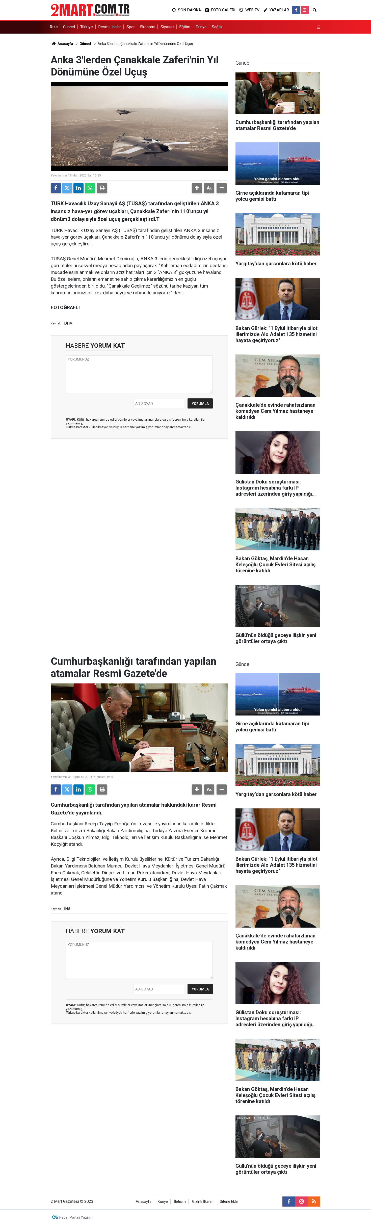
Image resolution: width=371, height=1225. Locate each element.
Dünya (201, 26)
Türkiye (86, 26)
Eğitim (184, 26)
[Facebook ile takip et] (296, 10)
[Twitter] (67, 188)
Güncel (69, 26)
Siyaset (167, 26)
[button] (197, 188)
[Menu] (318, 27)
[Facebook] (56, 188)
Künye (163, 1202)
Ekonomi (147, 26)
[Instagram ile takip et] (305, 10)
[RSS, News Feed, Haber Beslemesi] (314, 1201)
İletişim (180, 1202)
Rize (54, 26)
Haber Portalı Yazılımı (76, 1217)
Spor (130, 26)
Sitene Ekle (229, 1202)
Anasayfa (65, 44)
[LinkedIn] (78, 188)
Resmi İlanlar (109, 26)
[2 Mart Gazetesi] (90, 9)
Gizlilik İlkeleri (203, 1202)
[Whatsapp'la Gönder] (90, 188)
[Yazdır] (102, 188)
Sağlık (217, 26)
